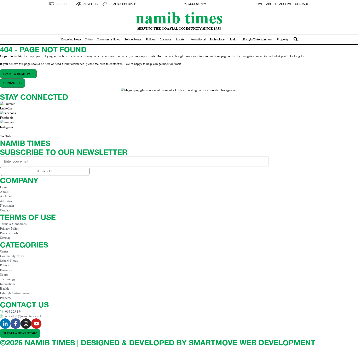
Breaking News (71, 39)
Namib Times (179, 17)
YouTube (6, 136)
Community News (108, 39)
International (197, 39)
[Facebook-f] (15, 323)
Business (166, 39)
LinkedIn (6, 108)
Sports (180, 39)
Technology (217, 39)
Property (282, 39)
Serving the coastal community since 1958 (179, 28)
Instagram (6, 127)
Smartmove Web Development (252, 342)
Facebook (6, 118)
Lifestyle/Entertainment (257, 39)
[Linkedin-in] (5, 323)
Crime (89, 39)
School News (133, 39)
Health (233, 39)
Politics (150, 39)
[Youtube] (36, 323)
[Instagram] (26, 323)
